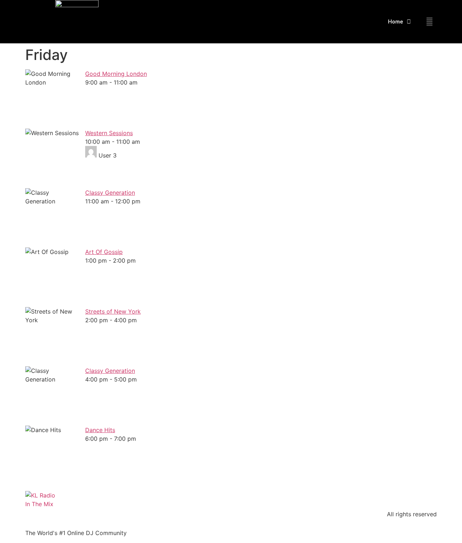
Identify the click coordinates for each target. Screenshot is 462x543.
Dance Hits (100, 430)
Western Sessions (109, 133)
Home (395, 21)
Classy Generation (110, 192)
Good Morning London (116, 73)
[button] (429, 21)
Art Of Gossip (104, 251)
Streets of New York (113, 311)
